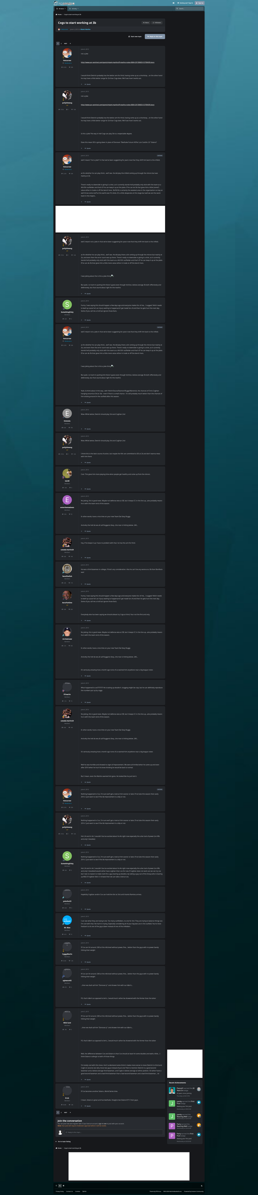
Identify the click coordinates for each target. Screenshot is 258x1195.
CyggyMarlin (67, 954)
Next (65, 43)
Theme (152, 1191)
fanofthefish (67, 576)
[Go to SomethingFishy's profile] (67, 304)
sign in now (102, 1124)
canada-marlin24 (67, 550)
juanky (179, 1101)
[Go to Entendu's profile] (67, 413)
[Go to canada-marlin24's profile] (67, 542)
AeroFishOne (67, 603)
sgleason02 (67, 980)
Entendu (67, 421)
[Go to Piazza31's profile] (172, 1090)
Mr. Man (67, 928)
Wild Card (67, 1023)
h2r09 (67, 481)
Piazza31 (180, 1088)
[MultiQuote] (81, 84)
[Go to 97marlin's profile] (67, 687)
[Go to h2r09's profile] (67, 473)
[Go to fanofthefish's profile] (67, 568)
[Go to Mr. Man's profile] (67, 920)
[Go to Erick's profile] (67, 1090)
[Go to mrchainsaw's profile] (67, 631)
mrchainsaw (67, 639)
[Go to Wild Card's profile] (67, 1015)
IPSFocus (158, 1191)
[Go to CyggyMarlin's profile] (67, 946)
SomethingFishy (67, 312)
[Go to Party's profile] (172, 1126)
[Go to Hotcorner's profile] (59, 29)
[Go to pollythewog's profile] (67, 95)
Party (179, 1124)
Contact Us (69, 1191)
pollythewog (67, 103)
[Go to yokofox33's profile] (67, 893)
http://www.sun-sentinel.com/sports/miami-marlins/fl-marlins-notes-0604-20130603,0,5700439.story (117, 62)
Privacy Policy (60, 1191)
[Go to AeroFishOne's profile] (67, 595)
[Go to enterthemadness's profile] (67, 500)
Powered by (193, 1191)
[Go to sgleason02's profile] (67, 973)
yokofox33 (67, 901)
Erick (67, 1098)
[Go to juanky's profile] (172, 1103)
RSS (85, 1191)
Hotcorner (67, 60)
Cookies (77, 1191)
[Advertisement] (110, 219)
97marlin (67, 694)
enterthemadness (67, 507)
